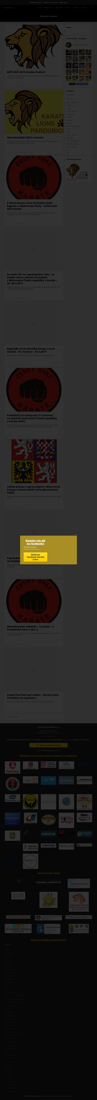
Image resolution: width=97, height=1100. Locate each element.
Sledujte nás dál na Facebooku (35, 542)
